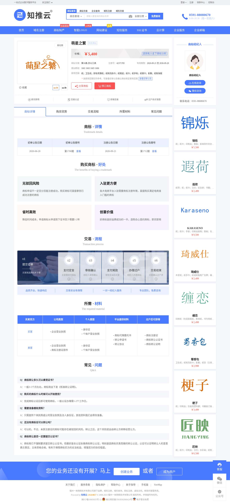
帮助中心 (115, 484)
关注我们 (46, 2)
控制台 (211, 2)
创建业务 (127, 472)
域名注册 (39, 30)
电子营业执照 (142, 499)
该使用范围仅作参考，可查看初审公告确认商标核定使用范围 (110, 79)
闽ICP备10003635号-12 (91, 499)
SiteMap (158, 484)
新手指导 (131, 484)
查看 (78, 151)
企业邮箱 (199, 30)
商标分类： (76, 63)
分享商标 (83, 86)
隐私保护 (100, 484)
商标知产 (59, 30)
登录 (183, 2)
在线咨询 (196, 83)
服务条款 (85, 484)
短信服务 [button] (122, 30)
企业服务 (179, 30)
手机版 (144, 484)
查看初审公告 (145, 79)
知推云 (84, 495)
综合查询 (75, 16)
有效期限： (142, 63)
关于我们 (70, 484)
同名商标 (92, 43)
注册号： (112, 63)
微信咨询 (196, 91)
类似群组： (76, 68)
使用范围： (76, 73)
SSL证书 (142, 30)
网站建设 (101, 30)
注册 (191, 2)
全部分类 (140, 16)
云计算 (160, 30)
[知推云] (33, 19)
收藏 (24, 87)
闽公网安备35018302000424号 (119, 499)
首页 (21, 30)
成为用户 (169, 472)
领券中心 (201, 2)
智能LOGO (80, 30)
